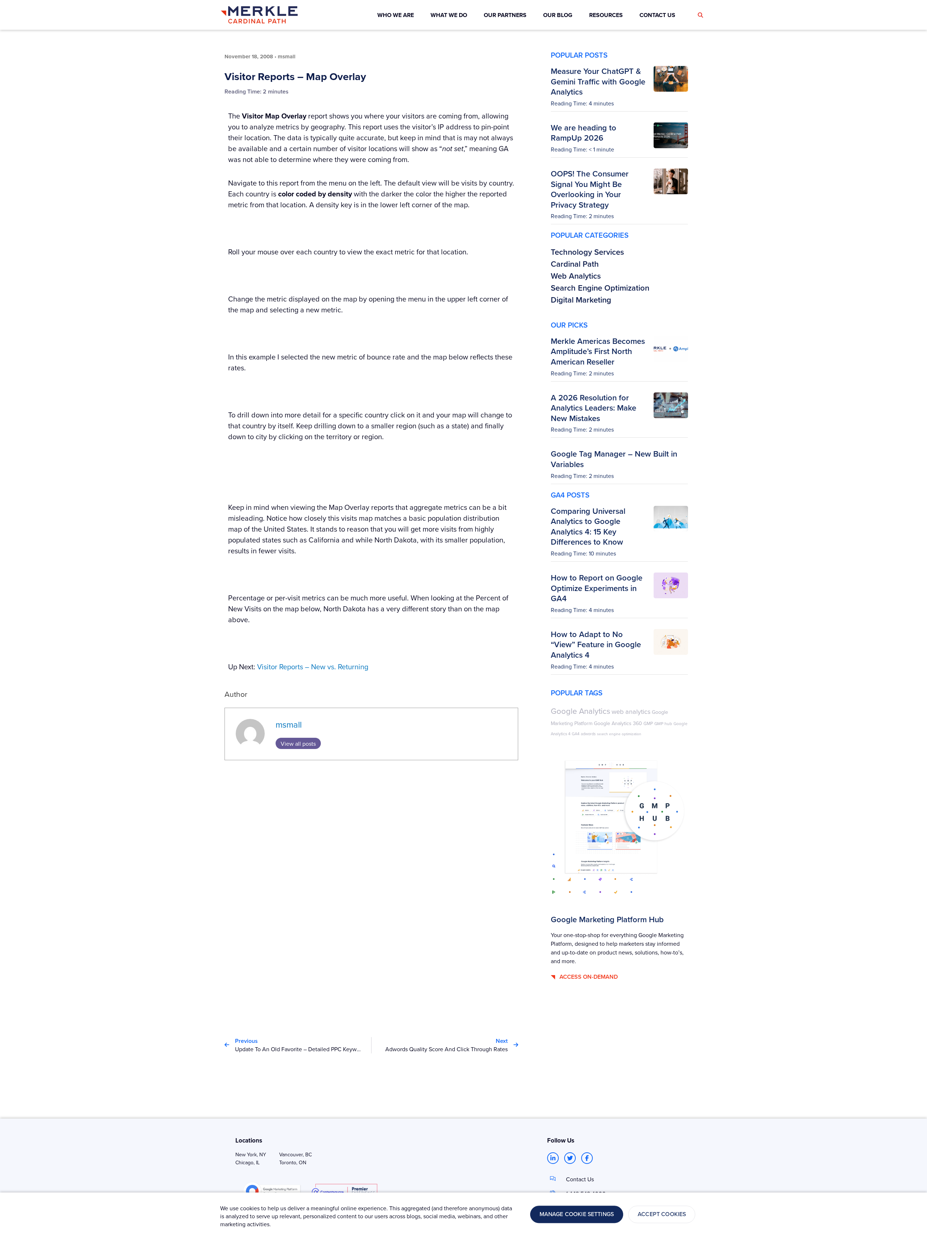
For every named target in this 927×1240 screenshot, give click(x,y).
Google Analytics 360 (618, 723)
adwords (588, 733)
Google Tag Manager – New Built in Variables (614, 459)
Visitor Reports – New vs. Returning (312, 666)
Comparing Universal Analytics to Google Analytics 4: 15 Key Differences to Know (588, 526)
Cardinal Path (575, 264)
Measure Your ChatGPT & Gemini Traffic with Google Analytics (598, 81)
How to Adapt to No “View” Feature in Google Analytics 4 (596, 644)
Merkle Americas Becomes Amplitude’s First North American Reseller (598, 351)
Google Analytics (580, 710)
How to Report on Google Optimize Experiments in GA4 (596, 588)
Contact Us (580, 1179)
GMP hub (663, 723)
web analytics (631, 711)
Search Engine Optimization (600, 288)
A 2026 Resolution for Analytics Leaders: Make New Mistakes (593, 408)
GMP (648, 723)
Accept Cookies (662, 1214)
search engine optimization (619, 733)
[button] (700, 15)
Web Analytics (576, 276)
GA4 (575, 734)
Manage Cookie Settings (577, 1214)
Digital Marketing (581, 299)
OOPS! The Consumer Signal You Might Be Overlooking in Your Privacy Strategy (590, 189)
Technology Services (587, 252)
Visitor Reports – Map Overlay (295, 76)
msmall (289, 724)
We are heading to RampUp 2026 (583, 133)
